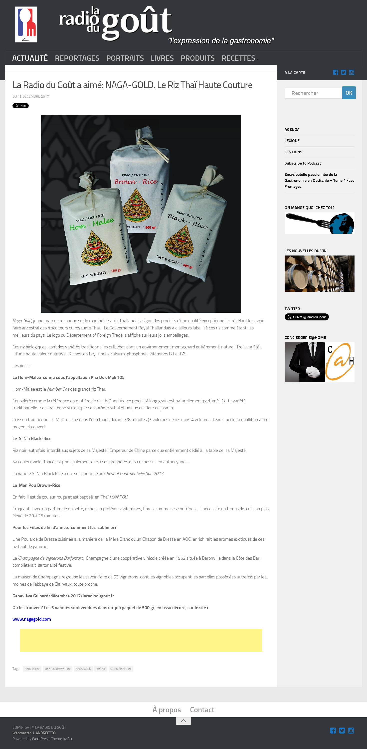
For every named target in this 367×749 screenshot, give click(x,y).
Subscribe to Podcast (303, 163)
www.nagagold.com (31, 619)
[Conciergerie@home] (320, 380)
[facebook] (336, 72)
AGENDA (292, 129)
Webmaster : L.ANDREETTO (34, 733)
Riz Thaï (101, 669)
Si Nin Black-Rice (121, 669)
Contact (202, 709)
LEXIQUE (292, 140)
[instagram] (352, 72)
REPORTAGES (77, 58)
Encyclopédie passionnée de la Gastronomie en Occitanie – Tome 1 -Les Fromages (320, 180)
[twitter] (344, 72)
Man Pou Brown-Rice (57, 669)
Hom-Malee (32, 669)
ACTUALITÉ (30, 58)
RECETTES (238, 58)
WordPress (40, 739)
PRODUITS (198, 58)
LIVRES (162, 58)
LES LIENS (293, 152)
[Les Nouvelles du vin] (320, 290)
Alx (69, 739)
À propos (167, 709)
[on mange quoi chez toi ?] (320, 232)
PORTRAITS (125, 58)
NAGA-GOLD (83, 669)
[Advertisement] (141, 640)
